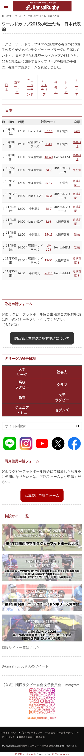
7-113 (49, 273)
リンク (11, 737)
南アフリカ (17, 87)
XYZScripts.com (60, 754)
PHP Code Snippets (25, 754)
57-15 (49, 131)
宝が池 (77, 170)
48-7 (48, 208)
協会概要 (40, 737)
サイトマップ (9, 732)
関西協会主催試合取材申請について (42, 338)
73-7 (48, 170)
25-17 (49, 183)
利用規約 (50, 732)
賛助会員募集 (25, 737)
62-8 (48, 221)
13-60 (49, 157)
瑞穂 (77, 234)
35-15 (49, 234)
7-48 (48, 144)
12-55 (49, 260)
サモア (56, 87)
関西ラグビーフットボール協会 (36, 745)
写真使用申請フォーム (42, 495)
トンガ (66, 87)
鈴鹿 (77, 131)
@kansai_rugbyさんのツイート (25, 666)
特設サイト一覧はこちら (21, 647)
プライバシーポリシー (31, 732)
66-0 (48, 195)
